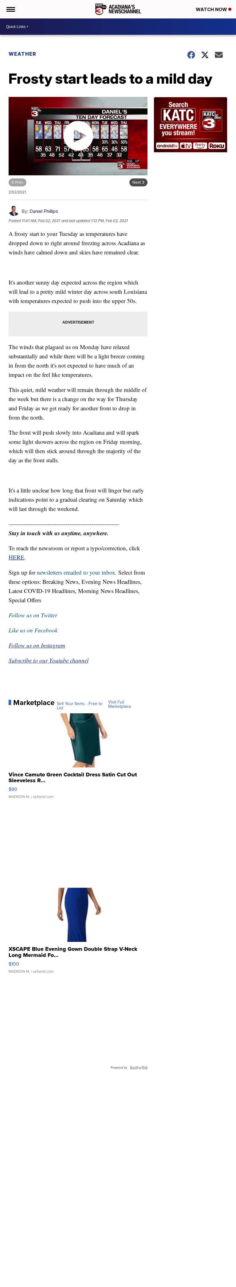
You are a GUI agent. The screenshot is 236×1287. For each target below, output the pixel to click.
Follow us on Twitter (33, 615)
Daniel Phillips (44, 211)
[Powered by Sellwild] (139, 1068)
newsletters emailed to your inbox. (77, 572)
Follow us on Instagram (37, 645)
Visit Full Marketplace (119, 704)
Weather (22, 54)
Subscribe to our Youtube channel (48, 660)
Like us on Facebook (33, 630)
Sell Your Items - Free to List (79, 706)
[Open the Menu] (10, 9)
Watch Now (212, 9)
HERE (16, 557)
